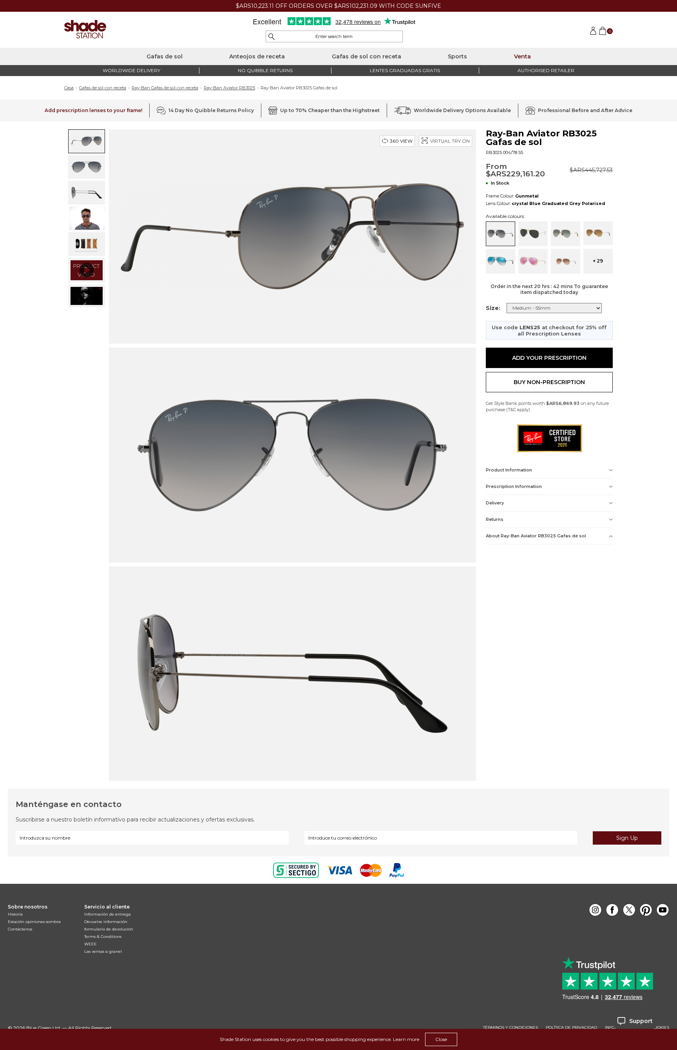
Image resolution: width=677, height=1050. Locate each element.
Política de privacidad (571, 1028)
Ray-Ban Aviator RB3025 (229, 88)
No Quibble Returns (265, 70)
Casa (69, 88)
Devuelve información (105, 921)
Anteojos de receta (257, 56)
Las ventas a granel (103, 951)
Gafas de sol (165, 56)
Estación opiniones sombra (34, 921)
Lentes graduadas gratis (405, 70)
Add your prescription (549, 357)
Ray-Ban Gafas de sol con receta (165, 88)
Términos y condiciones (510, 1028)
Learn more (406, 1039)
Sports (457, 56)
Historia (15, 914)
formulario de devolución (108, 929)
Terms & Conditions (102, 936)
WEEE (90, 944)
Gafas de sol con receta (366, 56)
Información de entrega (107, 914)
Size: (493, 308)
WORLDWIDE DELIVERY (131, 70)
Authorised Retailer (546, 70)
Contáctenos (20, 929)
